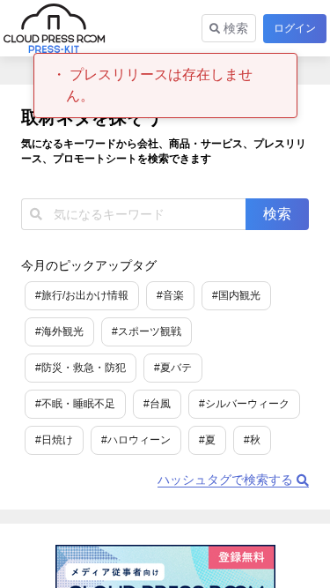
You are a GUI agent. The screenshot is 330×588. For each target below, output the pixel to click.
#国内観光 (236, 295)
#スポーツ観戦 (146, 331)
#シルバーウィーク (244, 404)
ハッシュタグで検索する (227, 480)
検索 (234, 28)
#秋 (252, 440)
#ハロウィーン (136, 440)
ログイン (295, 28)
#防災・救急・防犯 (80, 367)
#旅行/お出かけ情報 (81, 295)
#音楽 (170, 295)
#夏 (207, 440)
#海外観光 (59, 331)
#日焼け (54, 440)
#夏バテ (173, 367)
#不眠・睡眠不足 (75, 404)
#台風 (157, 404)
